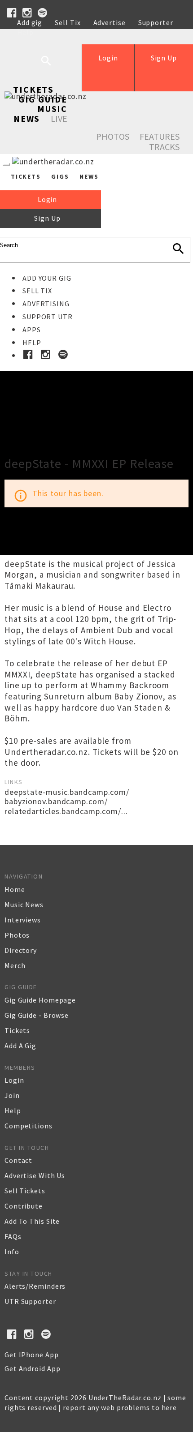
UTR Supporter (30, 1301)
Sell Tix (67, 22)
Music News (40, 113)
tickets (17, 1030)
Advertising (46, 303)
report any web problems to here (120, 1407)
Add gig (29, 22)
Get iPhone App (31, 1354)
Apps (31, 329)
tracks (164, 146)
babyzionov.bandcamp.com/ (56, 801)
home (14, 889)
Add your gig (46, 278)
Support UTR (47, 316)
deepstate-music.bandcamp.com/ (66, 792)
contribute (23, 1205)
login (14, 1080)
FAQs (13, 1236)
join (12, 1095)
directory (20, 950)
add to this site (32, 1221)
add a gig (20, 1045)
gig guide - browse (36, 1015)
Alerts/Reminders (35, 1286)
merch (15, 965)
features (160, 136)
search (52, 67)
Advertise (109, 22)
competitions (28, 1125)
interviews (22, 919)
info (11, 1251)
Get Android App (32, 1368)
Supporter (155, 22)
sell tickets (24, 1190)
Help (25, 32)
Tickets (33, 89)
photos (17, 934)
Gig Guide (42, 99)
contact (18, 1160)
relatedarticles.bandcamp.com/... (66, 811)
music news (24, 904)
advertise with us (34, 1175)
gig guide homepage (40, 999)
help (12, 1110)
